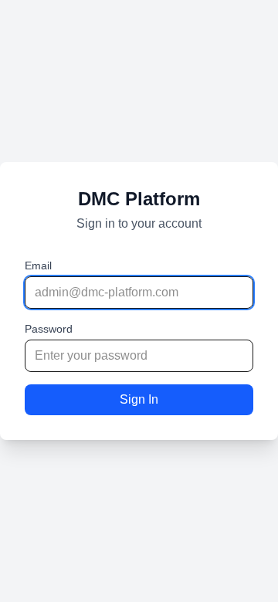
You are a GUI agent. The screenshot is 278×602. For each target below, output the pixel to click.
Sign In (139, 399)
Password (49, 329)
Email (38, 265)
